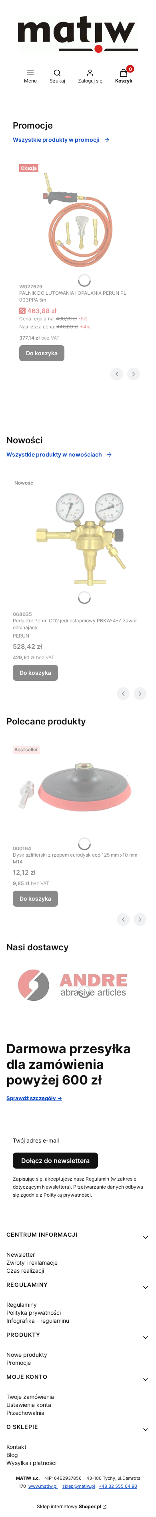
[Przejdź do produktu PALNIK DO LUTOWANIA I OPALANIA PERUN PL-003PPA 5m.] (78, 220)
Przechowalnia (25, 1412)
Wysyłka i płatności (31, 1462)
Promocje (18, 1362)
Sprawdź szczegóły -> (34, 1098)
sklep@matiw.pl (78, 1486)
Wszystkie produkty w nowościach (54, 454)
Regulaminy (21, 1304)
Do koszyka (42, 353)
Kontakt (16, 1446)
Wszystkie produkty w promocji (56, 139)
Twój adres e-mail (36, 1140)
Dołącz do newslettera (55, 1161)
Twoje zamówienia (30, 1396)
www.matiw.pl (43, 1486)
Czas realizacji (25, 1270)
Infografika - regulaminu (37, 1320)
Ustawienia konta (28, 1404)
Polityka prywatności (33, 1312)
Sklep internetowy (69, 1506)
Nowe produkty (26, 1354)
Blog (12, 1454)
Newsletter (20, 1254)
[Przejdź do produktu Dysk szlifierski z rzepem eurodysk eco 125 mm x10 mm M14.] (78, 791)
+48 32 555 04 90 (118, 1486)
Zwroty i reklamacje (32, 1262)
